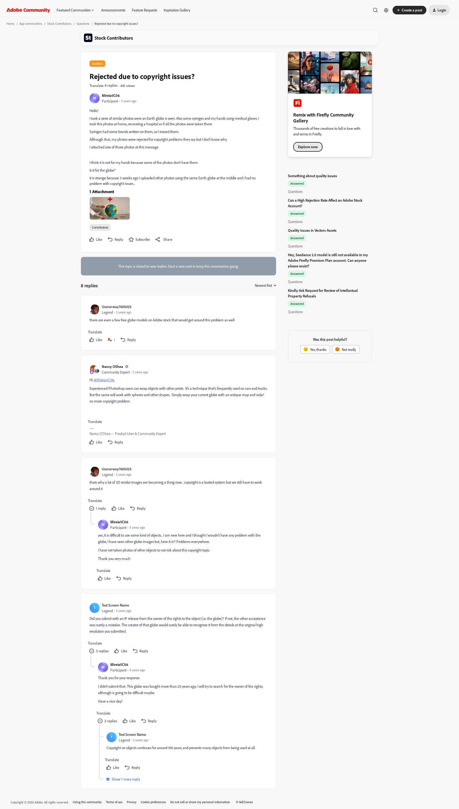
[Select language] (386, 10)
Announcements (113, 10)
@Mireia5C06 (104, 379)
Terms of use (114, 802)
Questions (83, 24)
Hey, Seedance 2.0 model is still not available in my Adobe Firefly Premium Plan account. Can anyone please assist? (328, 260)
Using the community (87, 802)
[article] (178, 324)
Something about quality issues (312, 175)
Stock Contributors (59, 24)
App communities (30, 24)
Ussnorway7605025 (116, 306)
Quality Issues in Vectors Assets (312, 230)
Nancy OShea (112, 366)
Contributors (100, 227)
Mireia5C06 (111, 95)
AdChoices (246, 802)
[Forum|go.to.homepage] (28, 10)
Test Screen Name (115, 605)
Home (10, 24)
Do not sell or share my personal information (200, 802)
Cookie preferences (153, 802)
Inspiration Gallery (177, 10)
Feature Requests (144, 10)
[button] (409, 10)
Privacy (132, 802)
